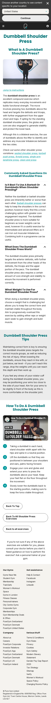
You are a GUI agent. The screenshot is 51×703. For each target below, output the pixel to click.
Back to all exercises (17, 529)
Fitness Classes (10, 598)
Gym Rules (31, 641)
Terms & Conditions (35, 637)
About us (7, 637)
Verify (29, 674)
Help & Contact (33, 575)
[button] (25, 187)
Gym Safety (31, 651)
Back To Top (12, 506)
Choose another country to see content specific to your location (22, 4)
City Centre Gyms (11, 605)
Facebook (31, 578)
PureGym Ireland (10, 664)
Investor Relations (11, 647)
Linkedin (30, 585)
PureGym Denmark (11, 625)
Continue (25, 18)
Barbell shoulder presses (29, 203)
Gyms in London (10, 595)
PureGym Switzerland (12, 621)
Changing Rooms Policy (37, 684)
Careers (6, 641)
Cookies (30, 647)
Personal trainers (10, 601)
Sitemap (30, 671)
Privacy (29, 644)
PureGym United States (13, 628)
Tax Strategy (32, 667)
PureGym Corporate (12, 644)
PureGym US (9, 661)
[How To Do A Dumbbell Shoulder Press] (25, 428)
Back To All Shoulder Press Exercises (20, 517)
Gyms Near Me (9, 575)
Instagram (30, 581)
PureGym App (9, 651)
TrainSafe (7, 585)
